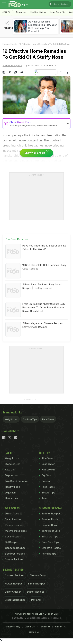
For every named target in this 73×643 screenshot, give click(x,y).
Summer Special (50, 508)
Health (6, 12)
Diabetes (21, 12)
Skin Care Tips (50, 536)
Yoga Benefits (57, 12)
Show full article (35, 152)
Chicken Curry (38, 575)
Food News (48, 419)
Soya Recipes (13, 536)
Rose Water (48, 463)
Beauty (44, 453)
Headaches (11, 498)
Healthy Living (38, 12)
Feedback (45, 626)
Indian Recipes (13, 569)
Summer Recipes (51, 513)
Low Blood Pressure (16, 481)
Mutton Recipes (13, 583)
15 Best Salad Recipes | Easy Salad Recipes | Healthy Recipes (41, 286)
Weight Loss (11, 419)
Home (6, 44)
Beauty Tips (48, 492)
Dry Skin (46, 475)
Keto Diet (10, 469)
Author (58, 626)
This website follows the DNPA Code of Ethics (36, 614)
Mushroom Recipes (16, 530)
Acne (44, 498)
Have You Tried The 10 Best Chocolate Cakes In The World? (44, 247)
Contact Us (34, 632)
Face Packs (48, 486)
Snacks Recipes (14, 559)
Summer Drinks (50, 525)
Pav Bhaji (36, 599)
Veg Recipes (11, 508)
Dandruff (46, 481)
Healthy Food (12, 486)
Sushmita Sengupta (12, 65)
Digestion (10, 492)
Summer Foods (50, 519)
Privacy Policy (13, 626)
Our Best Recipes (16, 239)
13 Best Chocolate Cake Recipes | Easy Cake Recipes (44, 267)
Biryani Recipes (36, 583)
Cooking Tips (30, 419)
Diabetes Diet (12, 463)
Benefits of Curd (51, 530)
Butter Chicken (13, 591)
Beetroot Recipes (15, 553)
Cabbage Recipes (15, 547)
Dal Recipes (12, 542)
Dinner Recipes (13, 513)
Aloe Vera (47, 458)
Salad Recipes (13, 519)
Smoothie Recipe (51, 547)
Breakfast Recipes (15, 599)
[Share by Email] (62, 72)
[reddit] (22, 72)
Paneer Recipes (14, 525)
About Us (30, 626)
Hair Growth (48, 469)
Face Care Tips (50, 542)
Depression (11, 475)
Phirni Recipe (49, 553)
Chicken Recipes (14, 575)
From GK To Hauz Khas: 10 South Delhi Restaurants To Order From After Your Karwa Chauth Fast (43, 307)
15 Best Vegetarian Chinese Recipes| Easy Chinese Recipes (43, 325)
